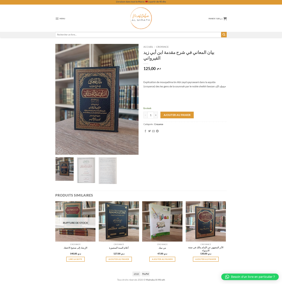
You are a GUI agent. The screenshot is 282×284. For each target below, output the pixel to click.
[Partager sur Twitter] (149, 131)
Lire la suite (75, 259)
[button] (60, 18)
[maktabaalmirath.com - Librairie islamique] (141, 18)
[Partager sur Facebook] (145, 131)
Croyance (162, 47)
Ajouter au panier (177, 114)
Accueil (148, 47)
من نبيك (162, 247)
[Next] (133, 99)
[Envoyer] (224, 34)
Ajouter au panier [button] (119, 259)
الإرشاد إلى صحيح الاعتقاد (75, 247)
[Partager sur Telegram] (157, 131)
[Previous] (61, 99)
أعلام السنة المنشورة (119, 247)
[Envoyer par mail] (153, 131)
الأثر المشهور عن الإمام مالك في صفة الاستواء (205, 249)
